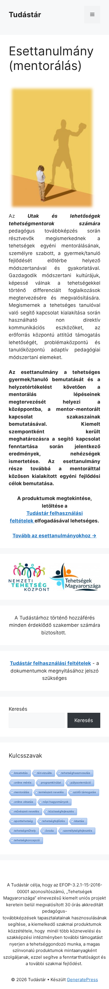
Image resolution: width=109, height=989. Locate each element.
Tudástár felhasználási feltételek (50, 663)
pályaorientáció (81, 782)
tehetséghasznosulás (75, 773)
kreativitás (21, 773)
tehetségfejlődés (53, 821)
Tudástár (25, 14)
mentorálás (21, 792)
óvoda (49, 830)
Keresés (18, 709)
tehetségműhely (25, 830)
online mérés (22, 782)
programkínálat (51, 782)
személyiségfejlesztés (77, 830)
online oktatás (23, 801)
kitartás (79, 821)
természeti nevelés (51, 792)
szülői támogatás (84, 792)
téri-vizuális (44, 773)
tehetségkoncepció (27, 840)
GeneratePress (82, 979)
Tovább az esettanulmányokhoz (51, 536)
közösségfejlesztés (61, 811)
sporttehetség (23, 821)
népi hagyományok (55, 801)
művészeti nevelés (26, 811)
